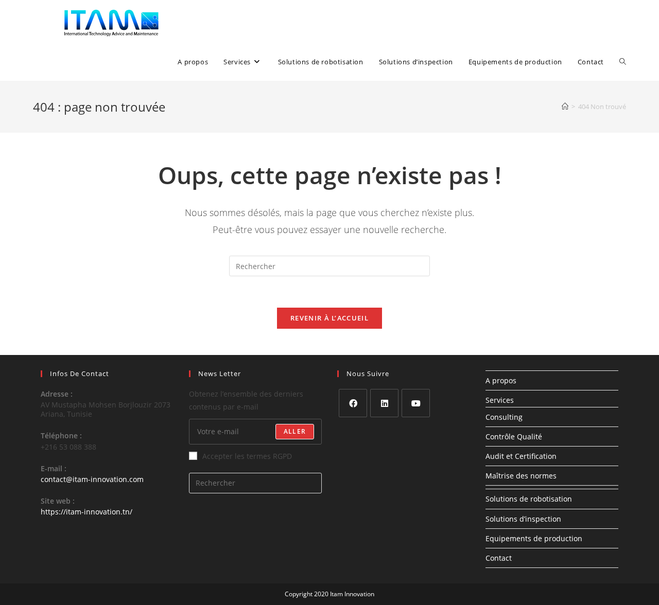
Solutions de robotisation (528, 499)
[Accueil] (565, 106)
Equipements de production (533, 538)
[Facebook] (353, 403)
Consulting (504, 417)
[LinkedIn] (384, 403)
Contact (498, 558)
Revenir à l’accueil (329, 318)
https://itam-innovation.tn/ (86, 512)
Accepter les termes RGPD (247, 456)
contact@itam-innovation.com (92, 479)
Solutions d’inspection (523, 519)
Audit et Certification (521, 456)
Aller (295, 431)
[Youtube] (416, 403)
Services (499, 400)
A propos (500, 380)
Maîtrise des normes (521, 476)
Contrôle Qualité (513, 436)
